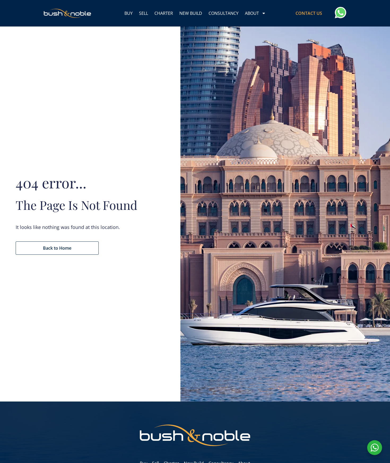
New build (190, 13)
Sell (143, 13)
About (252, 13)
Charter (163, 13)
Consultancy (224, 13)
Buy (128, 13)
